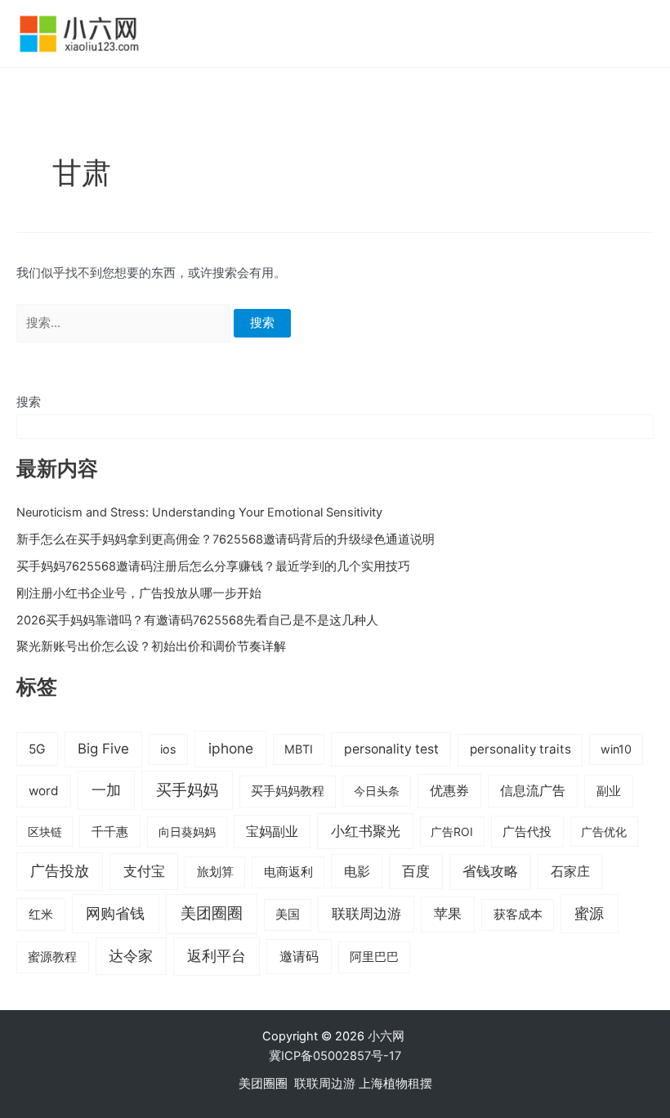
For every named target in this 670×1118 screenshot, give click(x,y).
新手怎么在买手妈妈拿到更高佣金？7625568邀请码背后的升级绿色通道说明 (225, 539)
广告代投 (527, 832)
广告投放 (59, 870)
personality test (391, 749)
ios (168, 749)
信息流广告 (532, 790)
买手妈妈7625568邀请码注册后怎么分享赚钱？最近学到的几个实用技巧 (213, 566)
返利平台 (216, 955)
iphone (230, 748)
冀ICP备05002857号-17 (335, 1056)
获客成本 (518, 914)
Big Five (103, 748)
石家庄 (570, 871)
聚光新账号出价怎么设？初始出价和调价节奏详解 (151, 646)
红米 (41, 914)
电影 (357, 871)
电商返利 (288, 872)
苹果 (448, 914)
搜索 (28, 402)
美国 (287, 914)
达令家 (131, 955)
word (44, 790)
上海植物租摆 (395, 1083)
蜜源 (589, 913)
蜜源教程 (52, 957)
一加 (106, 789)
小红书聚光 (365, 831)
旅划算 (215, 871)
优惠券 (449, 790)
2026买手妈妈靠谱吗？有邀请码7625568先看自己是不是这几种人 (197, 620)
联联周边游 (366, 913)
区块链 (45, 831)
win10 (616, 749)
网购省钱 (115, 913)
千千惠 (110, 831)
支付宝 (144, 870)
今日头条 (377, 791)
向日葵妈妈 (187, 831)
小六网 (388, 1036)
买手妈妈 (187, 789)
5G (37, 749)
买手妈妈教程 (287, 791)
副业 (608, 790)
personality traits (520, 749)
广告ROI (452, 831)
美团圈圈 (212, 913)
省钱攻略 (490, 871)
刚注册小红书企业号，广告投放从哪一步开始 (138, 593)
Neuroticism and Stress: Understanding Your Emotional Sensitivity (199, 512)
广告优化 (604, 831)
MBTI (298, 749)
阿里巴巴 (374, 957)
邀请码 (299, 956)
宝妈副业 (272, 831)
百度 (416, 871)
